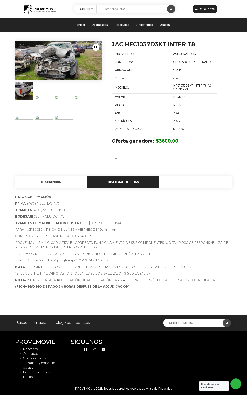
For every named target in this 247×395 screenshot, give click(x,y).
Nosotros (30, 349)
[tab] (51, 182)
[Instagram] (94, 349)
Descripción (51, 182)
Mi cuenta (207, 9)
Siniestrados (144, 25)
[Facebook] (85, 349)
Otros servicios (35, 358)
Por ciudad (121, 25)
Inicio (81, 25)
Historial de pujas (123, 182)
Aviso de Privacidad (159, 388)
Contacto (30, 354)
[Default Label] (103, 349)
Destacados (99, 25)
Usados (165, 25)
